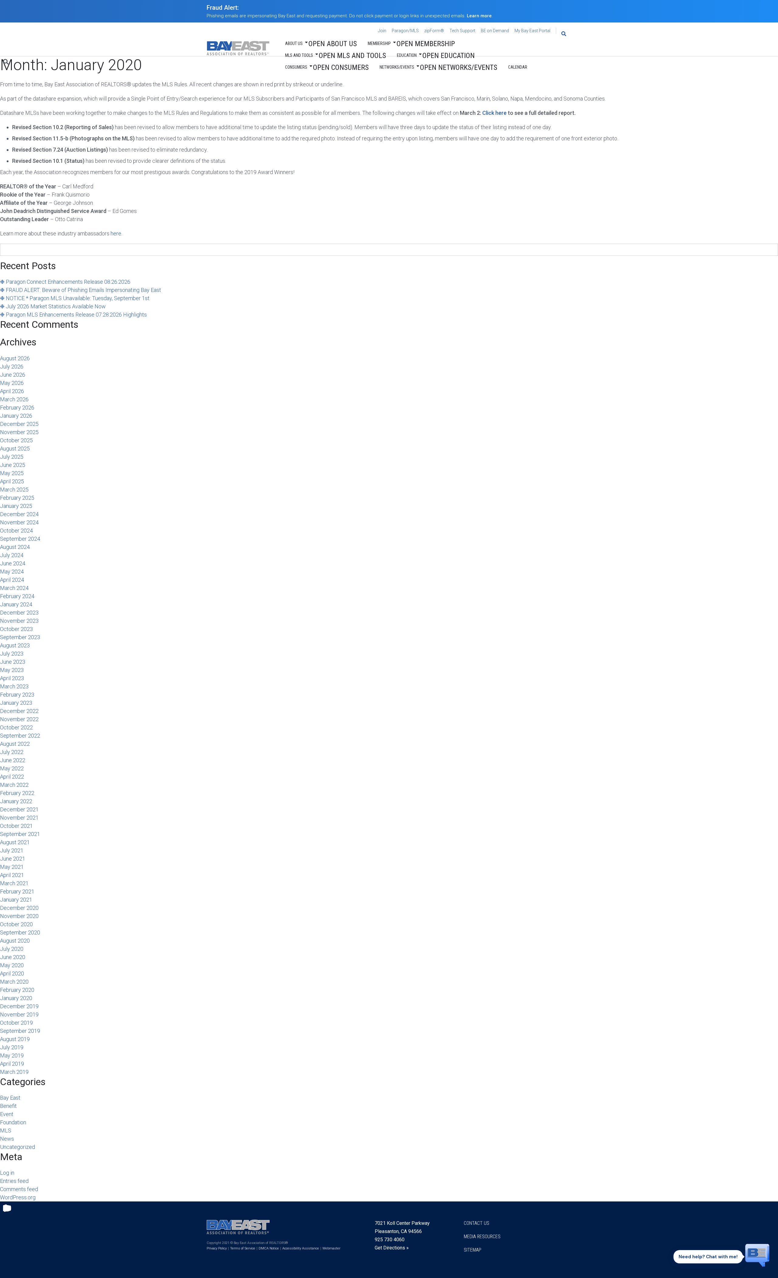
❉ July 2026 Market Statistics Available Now (53, 306)
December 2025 (19, 424)
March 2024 (14, 588)
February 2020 (17, 990)
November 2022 (19, 719)
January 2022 (16, 801)
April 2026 (12, 391)
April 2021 (12, 875)
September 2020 (20, 932)
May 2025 (12, 473)
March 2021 (14, 883)
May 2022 (12, 768)
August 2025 (15, 448)
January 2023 (16, 703)
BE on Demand (495, 30)
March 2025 (14, 489)
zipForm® (434, 30)
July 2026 (11, 366)
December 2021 (19, 809)
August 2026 (15, 358)
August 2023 (15, 645)
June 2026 (12, 375)
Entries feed (14, 1181)
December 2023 (19, 612)
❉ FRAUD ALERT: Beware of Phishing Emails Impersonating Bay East (80, 290)
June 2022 (12, 760)
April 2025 (12, 481)
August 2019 (15, 1039)
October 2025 (16, 440)
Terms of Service (242, 1248)
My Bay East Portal (532, 30)
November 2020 (19, 916)
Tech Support (462, 30)
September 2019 (20, 1031)
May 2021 (12, 867)
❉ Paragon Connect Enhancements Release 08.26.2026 (65, 282)
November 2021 (19, 817)
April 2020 (12, 973)
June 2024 (12, 563)
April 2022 (12, 776)
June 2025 (12, 465)
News (7, 1139)
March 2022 (14, 785)
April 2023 (12, 678)
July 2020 (11, 949)
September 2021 (20, 834)
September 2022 (20, 735)
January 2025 (16, 506)
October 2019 (16, 1022)
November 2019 (19, 1014)
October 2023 (16, 629)
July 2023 (11, 653)
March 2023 (14, 686)
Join (382, 30)
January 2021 (16, 899)
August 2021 (15, 842)
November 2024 (19, 522)
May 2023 (12, 670)
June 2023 (12, 662)
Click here (494, 113)
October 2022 (16, 727)
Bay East (10, 1098)
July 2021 (11, 850)
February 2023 (17, 694)
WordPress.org (18, 1197)
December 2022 (19, 711)
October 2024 (16, 530)
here (116, 233)
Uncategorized (17, 1147)
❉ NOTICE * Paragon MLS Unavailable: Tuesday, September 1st (75, 298)
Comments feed (19, 1189)
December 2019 (19, 1006)
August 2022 (15, 744)
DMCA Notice (269, 1248)
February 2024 (17, 596)
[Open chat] (757, 1254)
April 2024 (12, 580)
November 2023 (19, 621)
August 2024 (15, 547)
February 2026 (17, 407)
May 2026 (12, 383)
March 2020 (14, 981)
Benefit (8, 1106)
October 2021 (16, 826)
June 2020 (12, 957)
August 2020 (15, 940)
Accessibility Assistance (300, 1248)
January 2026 (16, 416)
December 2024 (19, 514)
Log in (7, 1173)
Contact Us (476, 1223)
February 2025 (17, 498)
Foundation (13, 1122)
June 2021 (12, 858)
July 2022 (11, 752)
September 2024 (20, 539)
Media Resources (482, 1236)
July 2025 (11, 457)
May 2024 (12, 571)
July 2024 (11, 555)
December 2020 (19, 908)
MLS (5, 1130)
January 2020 (16, 998)
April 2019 (12, 1063)
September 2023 (20, 637)
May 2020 (12, 965)
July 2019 (11, 1047)
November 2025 (19, 432)
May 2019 (12, 1055)
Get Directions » (392, 1248)
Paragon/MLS (405, 30)
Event (6, 1114)
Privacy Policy (217, 1248)
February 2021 (17, 891)
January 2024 (16, 604)
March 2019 (14, 1072)
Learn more (479, 16)
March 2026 (14, 399)
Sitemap (472, 1250)
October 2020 (16, 924)
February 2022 (17, 793)
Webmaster (331, 1248)
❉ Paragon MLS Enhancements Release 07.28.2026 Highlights (73, 314)
